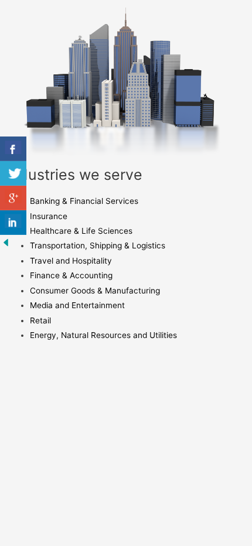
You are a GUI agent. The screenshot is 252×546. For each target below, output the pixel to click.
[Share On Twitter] (13, 173)
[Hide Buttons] (6, 242)
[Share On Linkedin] (13, 222)
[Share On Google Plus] (13, 198)
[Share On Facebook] (13, 148)
